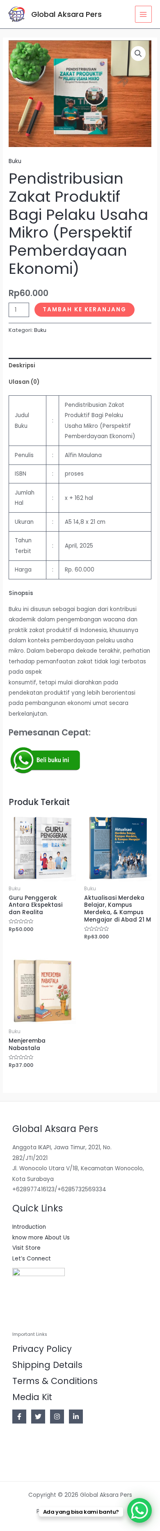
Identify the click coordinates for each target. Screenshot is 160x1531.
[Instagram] (57, 1417)
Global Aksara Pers (66, 14)
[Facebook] (19, 1417)
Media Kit (32, 1397)
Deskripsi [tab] (22, 365)
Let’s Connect (31, 1259)
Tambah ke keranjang (84, 309)
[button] (138, 53)
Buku (15, 161)
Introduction (29, 1227)
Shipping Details (47, 1365)
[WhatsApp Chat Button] (139, 1510)
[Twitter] (38, 1417)
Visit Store (26, 1248)
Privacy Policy (42, 1349)
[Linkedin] (76, 1417)
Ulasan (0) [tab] (24, 382)
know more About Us (41, 1238)
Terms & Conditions (55, 1381)
